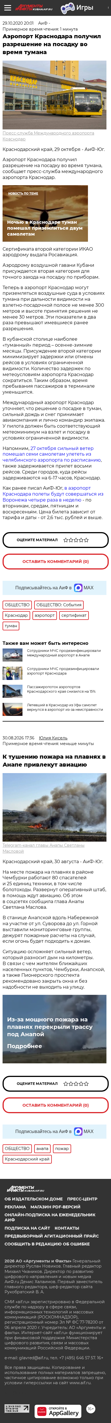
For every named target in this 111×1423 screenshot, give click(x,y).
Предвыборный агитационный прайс (52, 1236)
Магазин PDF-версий (55, 1206)
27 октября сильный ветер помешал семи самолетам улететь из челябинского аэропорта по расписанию (52, 454)
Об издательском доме (34, 1199)
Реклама (15, 1206)
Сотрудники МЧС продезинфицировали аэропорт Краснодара (63, 671)
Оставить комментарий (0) (55, 561)
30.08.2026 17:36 (18, 738)
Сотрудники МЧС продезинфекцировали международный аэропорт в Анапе (64, 652)
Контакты (67, 1228)
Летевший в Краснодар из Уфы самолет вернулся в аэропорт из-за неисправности (65, 707)
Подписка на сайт (27, 1228)
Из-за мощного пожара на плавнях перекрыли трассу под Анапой (49, 1027)
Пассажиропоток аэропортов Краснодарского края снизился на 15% (61, 689)
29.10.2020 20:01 (18, 23)
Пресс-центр (82, 1199)
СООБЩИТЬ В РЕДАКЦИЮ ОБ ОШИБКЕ (47, 1244)
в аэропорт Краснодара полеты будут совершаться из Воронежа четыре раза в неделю (53, 494)
